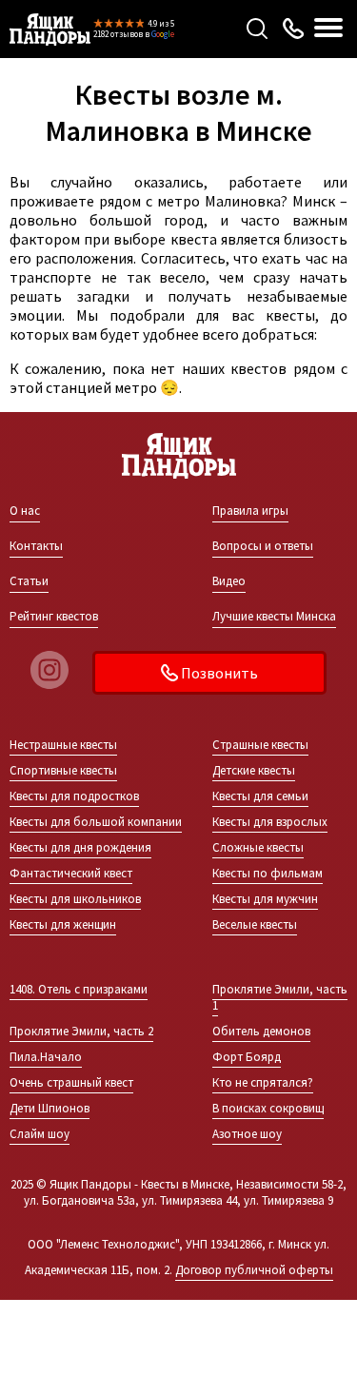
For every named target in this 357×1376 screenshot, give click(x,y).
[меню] (328, 28)
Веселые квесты (254, 924)
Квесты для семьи (260, 796)
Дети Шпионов (49, 1108)
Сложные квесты (258, 847)
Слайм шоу (39, 1134)
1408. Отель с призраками (79, 989)
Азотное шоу (247, 1134)
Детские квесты (253, 770)
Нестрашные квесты (63, 745)
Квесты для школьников (75, 899)
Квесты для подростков (74, 796)
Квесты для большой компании (96, 822)
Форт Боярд (246, 1057)
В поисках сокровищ (268, 1108)
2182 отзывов (118, 34)
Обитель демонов (261, 1031)
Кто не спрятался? (262, 1082)
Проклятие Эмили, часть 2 (81, 1031)
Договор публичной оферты (254, 1270)
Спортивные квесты (63, 770)
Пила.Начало (46, 1057)
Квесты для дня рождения (80, 847)
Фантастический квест (71, 873)
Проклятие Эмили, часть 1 (279, 997)
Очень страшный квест (71, 1082)
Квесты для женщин (63, 924)
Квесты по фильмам (267, 873)
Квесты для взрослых (269, 822)
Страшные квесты (260, 745)
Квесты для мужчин (265, 899)
